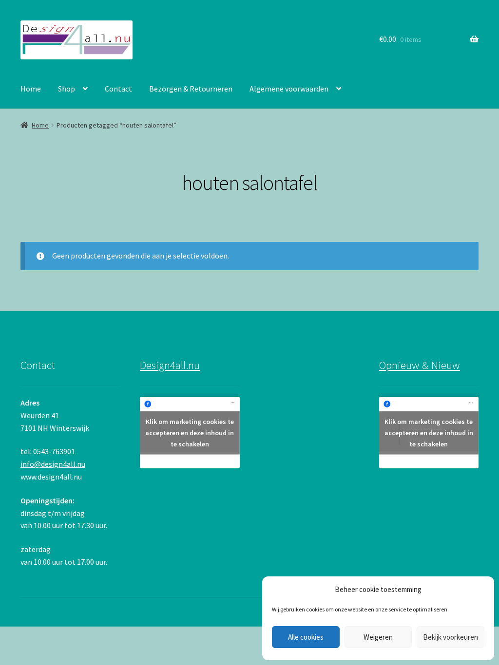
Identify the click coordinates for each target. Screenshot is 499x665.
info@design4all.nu (52, 464)
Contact (118, 88)
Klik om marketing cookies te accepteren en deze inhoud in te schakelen (189, 432)
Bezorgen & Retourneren (190, 88)
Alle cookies (306, 637)
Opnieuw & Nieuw (419, 365)
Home (30, 88)
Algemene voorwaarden (289, 88)
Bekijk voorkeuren (450, 637)
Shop (66, 88)
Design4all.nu (170, 365)
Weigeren (378, 637)
